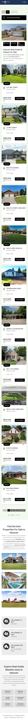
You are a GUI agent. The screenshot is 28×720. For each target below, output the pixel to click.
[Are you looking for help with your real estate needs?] (14, 648)
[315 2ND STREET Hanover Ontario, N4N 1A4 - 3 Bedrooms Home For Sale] (14, 74)
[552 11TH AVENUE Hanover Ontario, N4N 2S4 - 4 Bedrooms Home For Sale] (14, 355)
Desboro (7, 704)
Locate (14, 43)
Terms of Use (20, 717)
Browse (7, 43)
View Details (19, 98)
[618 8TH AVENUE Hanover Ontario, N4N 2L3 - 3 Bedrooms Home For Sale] (14, 434)
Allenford (7, 692)
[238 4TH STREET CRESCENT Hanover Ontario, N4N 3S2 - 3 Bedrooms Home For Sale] (14, 194)
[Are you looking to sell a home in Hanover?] (14, 634)
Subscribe (21, 45)
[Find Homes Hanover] (14, 561)
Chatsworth (20, 698)
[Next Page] (8, 12)
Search (6, 717)
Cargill (7, 698)
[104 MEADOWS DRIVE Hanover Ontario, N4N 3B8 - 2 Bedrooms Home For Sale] (14, 275)
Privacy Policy (12, 717)
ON (8, 515)
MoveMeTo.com (20, 539)
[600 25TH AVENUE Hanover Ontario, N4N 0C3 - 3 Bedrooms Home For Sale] (14, 154)
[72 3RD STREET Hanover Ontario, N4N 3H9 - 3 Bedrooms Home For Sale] (14, 114)
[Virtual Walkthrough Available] (23, 443)
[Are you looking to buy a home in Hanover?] (14, 622)
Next (23, 510)
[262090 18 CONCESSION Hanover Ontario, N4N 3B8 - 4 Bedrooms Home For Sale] (14, 315)
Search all (20, 704)
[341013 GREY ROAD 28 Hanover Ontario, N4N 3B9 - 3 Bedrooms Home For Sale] (14, 234)
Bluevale (20, 692)
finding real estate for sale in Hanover (15, 541)
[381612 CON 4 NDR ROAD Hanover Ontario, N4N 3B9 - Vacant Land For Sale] (14, 395)
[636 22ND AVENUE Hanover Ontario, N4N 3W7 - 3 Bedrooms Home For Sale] (14, 474)
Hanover (7, 83)
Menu (24, 2)
